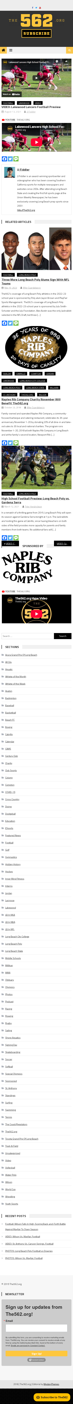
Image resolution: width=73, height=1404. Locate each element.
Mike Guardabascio (32, 287)
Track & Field (11, 1146)
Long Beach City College (32, 380)
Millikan (54, 387)
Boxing (8, 727)
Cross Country (12, 799)
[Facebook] (4, 158)
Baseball (9, 705)
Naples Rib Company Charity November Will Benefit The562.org (31, 401)
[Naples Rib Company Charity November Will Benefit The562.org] (37, 347)
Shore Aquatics (13, 1037)
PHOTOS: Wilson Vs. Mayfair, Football (24, 1258)
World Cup (10, 1189)
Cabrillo (20, 373)
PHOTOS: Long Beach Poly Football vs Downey (29, 1251)
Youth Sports (11, 1203)
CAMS (8, 748)
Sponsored (11, 1081)
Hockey (9, 871)
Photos (9, 994)
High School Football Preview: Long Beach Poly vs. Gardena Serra (35, 500)
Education (10, 821)
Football (8, 102)
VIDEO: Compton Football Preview (12, 543)
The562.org (27, 394)
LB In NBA (10, 922)
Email (9, 1321)
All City (8, 662)
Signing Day (11, 1045)
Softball (9, 1066)
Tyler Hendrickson (33, 506)
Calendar (9, 741)
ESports (9, 828)
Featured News (13, 835)
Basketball (10, 712)
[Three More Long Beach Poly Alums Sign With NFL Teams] (37, 248)
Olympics (10, 987)
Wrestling (10, 1196)
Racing (8, 1008)
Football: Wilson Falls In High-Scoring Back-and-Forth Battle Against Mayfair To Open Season (35, 1226)
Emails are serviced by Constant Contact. (28, 1345)
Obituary (9, 980)
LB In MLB (10, 915)
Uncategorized (12, 1153)
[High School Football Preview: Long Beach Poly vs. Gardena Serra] (37, 467)
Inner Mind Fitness (14, 878)
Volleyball (10, 1167)
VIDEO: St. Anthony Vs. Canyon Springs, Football (29, 1243)
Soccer (8, 1059)
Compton (36, 373)
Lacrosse (9, 900)
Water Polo (10, 1175)
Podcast (9, 1001)
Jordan (50, 373)
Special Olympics (13, 1073)
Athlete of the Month (15, 676)
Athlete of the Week (15, 683)
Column (9, 777)
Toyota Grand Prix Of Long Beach (21, 1138)
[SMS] (16, 158)
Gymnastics (11, 857)
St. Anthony (9, 394)
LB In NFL (9, 929)
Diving (8, 806)
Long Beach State (35, 387)
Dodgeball (10, 813)
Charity (8, 763)
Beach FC (10, 720)
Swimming (10, 1110)
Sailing (8, 1030)
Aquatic (9, 669)
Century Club (11, 756)
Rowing (9, 1016)
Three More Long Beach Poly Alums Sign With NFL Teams (35, 281)
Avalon (7, 373)
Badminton (10, 698)
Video (38, 102)
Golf (7, 850)
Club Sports (11, 770)
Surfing (8, 1102)
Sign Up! (37, 1354)
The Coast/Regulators (16, 1124)
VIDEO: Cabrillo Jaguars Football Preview (64, 543)
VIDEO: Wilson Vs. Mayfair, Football (22, 1236)
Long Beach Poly (27, 274)
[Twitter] (10, 158)
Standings (10, 1095)
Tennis (8, 1117)
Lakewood (24, 102)
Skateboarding (12, 1052)
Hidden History (13, 864)
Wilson (42, 394)
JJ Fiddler (31, 111)
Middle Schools (13, 958)
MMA (7, 972)
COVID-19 (10, 792)
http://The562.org (26, 210)
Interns (9, 886)
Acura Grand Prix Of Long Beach (21, 655)
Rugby (8, 1023)
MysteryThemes (51, 1384)
